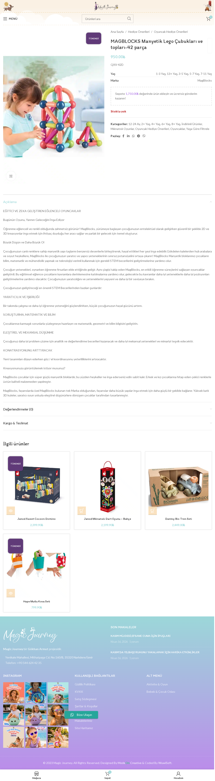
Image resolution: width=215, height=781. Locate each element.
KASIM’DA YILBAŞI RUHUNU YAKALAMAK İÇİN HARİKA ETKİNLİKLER (155, 652)
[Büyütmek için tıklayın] (11, 176)
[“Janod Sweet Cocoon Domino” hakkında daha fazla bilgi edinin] (11, 511)
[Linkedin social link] (128, 136)
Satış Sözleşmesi (85, 699)
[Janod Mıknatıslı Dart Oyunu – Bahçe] (107, 485)
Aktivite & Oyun (157, 684)
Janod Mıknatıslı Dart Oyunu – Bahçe (107, 519)
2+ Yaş (145, 124)
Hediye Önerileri (138, 31)
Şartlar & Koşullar (86, 706)
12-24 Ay (134, 124)
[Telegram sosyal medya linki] (138, 136)
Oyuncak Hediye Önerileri (171, 31)
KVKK (79, 691)
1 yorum (134, 641)
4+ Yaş (155, 124)
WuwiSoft (165, 763)
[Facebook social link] (123, 136)
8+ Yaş (176, 124)
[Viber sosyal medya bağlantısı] (144, 136)
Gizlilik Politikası (85, 684)
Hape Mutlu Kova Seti (36, 601)
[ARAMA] (129, 18)
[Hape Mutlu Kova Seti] (37, 567)
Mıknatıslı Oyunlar (122, 129)
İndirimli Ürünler (192, 124)
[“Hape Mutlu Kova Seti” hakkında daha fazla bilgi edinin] (11, 593)
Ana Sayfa (117, 31)
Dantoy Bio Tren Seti (178, 519)
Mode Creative (130, 763)
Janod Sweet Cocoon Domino (36, 519)
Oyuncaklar (177, 129)
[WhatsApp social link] (133, 136)
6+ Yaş (165, 124)
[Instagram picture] (13, 692)
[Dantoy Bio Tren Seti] (178, 485)
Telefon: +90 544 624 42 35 (23, 663)
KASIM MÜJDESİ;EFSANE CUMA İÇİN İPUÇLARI (140, 636)
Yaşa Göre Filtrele (197, 129)
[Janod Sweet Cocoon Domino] (37, 485)
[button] (81, 511)
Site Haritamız (84, 728)
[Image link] (30, 634)
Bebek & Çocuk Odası (161, 691)
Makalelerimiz (83, 720)
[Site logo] (106, 6)
